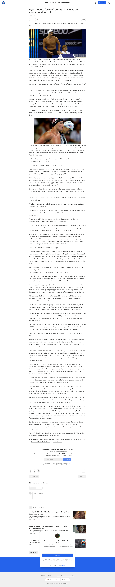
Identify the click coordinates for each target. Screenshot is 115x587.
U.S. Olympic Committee (43, 351)
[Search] (92, 2)
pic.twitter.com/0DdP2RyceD (40, 161)
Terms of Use (65, 559)
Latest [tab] (35, 507)
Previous (35, 476)
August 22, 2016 (56, 165)
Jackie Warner (57, 442)
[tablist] (36, 488)
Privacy (58, 576)
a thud (41, 67)
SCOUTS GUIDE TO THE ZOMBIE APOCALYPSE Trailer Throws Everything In (48, 527)
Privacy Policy (69, 561)
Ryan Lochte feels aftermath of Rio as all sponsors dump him (55, 439)
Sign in (110, 3)
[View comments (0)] (34, 19)
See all (32, 552)
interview (76, 64)
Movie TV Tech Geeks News (40, 442)
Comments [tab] (33, 488)
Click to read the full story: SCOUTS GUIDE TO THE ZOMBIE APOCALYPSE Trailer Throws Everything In (48, 531)
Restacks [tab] (39, 488)
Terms (63, 576)
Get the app (65, 579)
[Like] (30, 19)
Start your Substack (53, 579)
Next (81, 476)
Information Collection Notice (57, 561)
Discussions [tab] (41, 507)
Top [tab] (31, 507)
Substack (49, 583)
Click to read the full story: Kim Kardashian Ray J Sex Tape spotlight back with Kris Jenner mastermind (49, 517)
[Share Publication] (95, 2)
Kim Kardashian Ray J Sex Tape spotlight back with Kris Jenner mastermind (49, 513)
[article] (57, 516)
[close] (72, 534)
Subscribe (102, 3)
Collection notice (69, 576)
